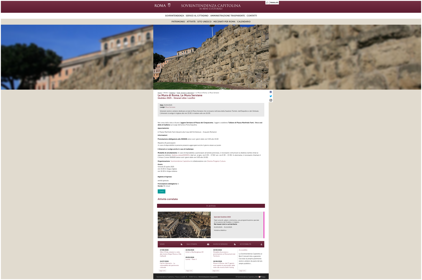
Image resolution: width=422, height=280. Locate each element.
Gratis (161, 191)
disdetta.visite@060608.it (181, 155)
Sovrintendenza (174, 15)
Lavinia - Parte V (191, 259)
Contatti (252, 15)
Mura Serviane (170, 107)
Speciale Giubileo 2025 (222, 217)
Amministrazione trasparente (227, 15)
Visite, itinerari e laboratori (185, 93)
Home (160, 93)
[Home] (211, 7)
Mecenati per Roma (224, 21)
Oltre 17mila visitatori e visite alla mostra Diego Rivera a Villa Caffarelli (170, 254)
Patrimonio (178, 21)
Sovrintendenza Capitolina (180, 161)
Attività (191, 21)
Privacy (263, 277)
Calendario (244, 21)
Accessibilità (243, 250)
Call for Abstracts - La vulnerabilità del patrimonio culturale (169, 265)
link (263, 236)
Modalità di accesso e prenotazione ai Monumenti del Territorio (224, 254)
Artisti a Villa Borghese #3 (194, 252)
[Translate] (261, 2)
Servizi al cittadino (197, 15)
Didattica (172, 93)
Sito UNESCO (204, 21)
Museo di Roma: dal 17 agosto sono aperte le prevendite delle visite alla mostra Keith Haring (224, 265)
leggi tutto (162, 270)
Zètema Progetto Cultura (216, 161)
